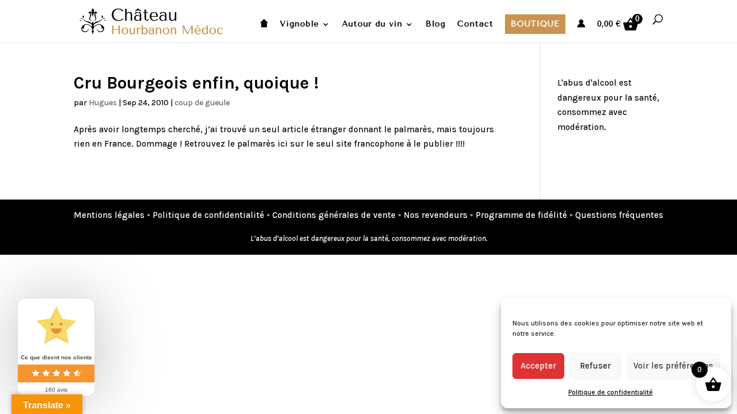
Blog (436, 24)
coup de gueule (202, 103)
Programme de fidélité (521, 215)
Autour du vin (372, 24)
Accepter (538, 366)
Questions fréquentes (619, 215)
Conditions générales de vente (334, 215)
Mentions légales (109, 215)
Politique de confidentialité (610, 392)
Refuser (595, 366)
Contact (475, 24)
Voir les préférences (673, 366)
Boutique (535, 24)
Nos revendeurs (436, 215)
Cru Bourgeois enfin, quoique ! (196, 82)
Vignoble (299, 24)
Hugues (103, 103)
